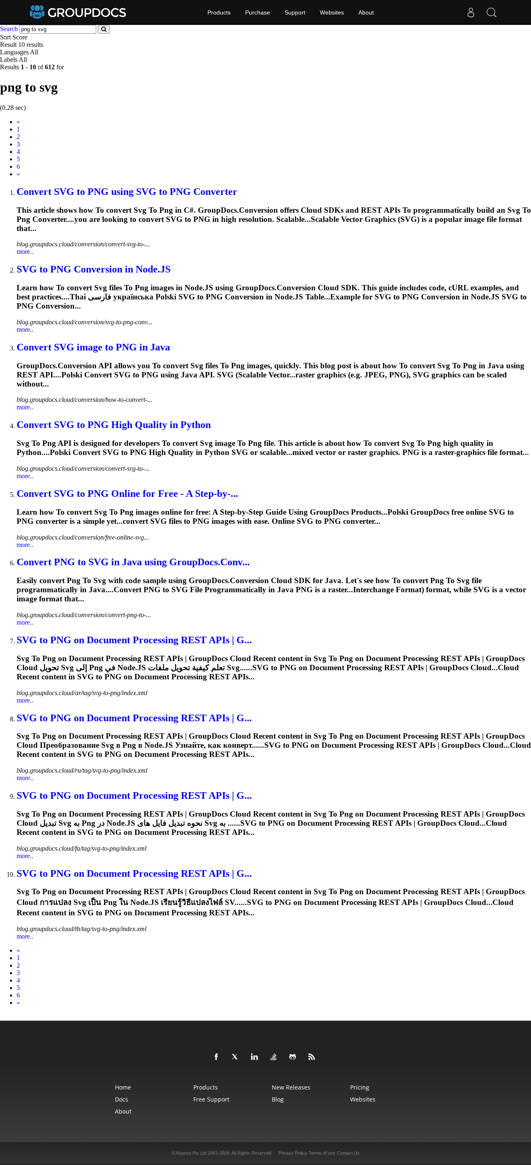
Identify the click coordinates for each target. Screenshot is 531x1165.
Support (295, 12)
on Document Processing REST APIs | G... (134, 640)
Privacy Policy (292, 1152)
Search (9, 28)
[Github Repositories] (294, 1057)
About (366, 12)
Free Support (211, 1099)
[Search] (491, 12)
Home (123, 1087)
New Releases (291, 1087)
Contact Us (348, 1152)
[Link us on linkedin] (256, 1057)
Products (219, 12)
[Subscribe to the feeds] (313, 1057)
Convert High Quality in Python (114, 424)
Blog (278, 1099)
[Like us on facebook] (217, 1057)
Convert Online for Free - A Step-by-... (127, 493)
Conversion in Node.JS (94, 269)
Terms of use (322, 1152)
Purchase (257, 12)
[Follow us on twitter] (236, 1057)
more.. (25, 251)
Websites (332, 12)
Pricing (359, 1087)
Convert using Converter (127, 191)
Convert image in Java (93, 347)
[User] (470, 12)
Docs (121, 1099)
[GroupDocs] (79, 12)
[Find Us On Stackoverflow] (275, 1057)
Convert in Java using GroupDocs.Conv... (133, 562)
